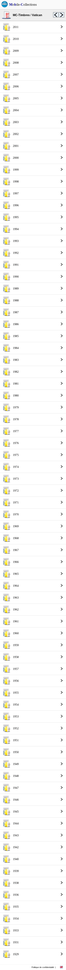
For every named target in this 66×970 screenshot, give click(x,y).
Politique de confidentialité (43, 967)
